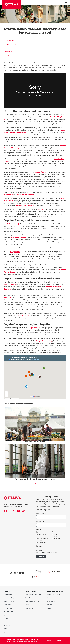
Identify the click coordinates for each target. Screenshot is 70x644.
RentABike (8, 195)
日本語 (5, 628)
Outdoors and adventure (57, 535)
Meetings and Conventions (33, 594)
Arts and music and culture (43, 539)
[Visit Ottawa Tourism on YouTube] (19, 511)
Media (27, 604)
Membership (29, 608)
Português (7, 625)
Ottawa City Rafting (18, 237)
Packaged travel (10, 40)
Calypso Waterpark (43, 341)
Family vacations (42, 532)
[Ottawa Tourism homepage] (11, 4)
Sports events (58, 538)
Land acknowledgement (11, 598)
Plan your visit (8, 608)
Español (6, 622)
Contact (8, 55)
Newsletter (9, 52)
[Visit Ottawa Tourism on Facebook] (5, 511)
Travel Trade (29, 598)
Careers (49, 604)
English (40, 549)
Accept (49, 640)
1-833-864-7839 (21, 504)
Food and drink (42, 542)
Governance (51, 598)
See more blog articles (34, 483)
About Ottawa (8, 594)
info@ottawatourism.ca (12, 506)
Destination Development (32, 601)
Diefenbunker (12, 224)
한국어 (5, 632)
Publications (51, 601)
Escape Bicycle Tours (24, 195)
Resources (8, 48)
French (40, 550)
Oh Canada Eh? (21, 315)
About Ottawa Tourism (54, 594)
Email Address (41, 513)
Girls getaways (42, 534)
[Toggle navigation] (66, 2)
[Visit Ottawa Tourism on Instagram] (10, 511)
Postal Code (40, 521)
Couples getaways (59, 532)
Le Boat (40, 209)
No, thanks (58, 640)
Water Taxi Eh (9, 284)
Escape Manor (33, 328)
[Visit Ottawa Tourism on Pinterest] (14, 511)
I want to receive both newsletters (48, 552)
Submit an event (8, 611)
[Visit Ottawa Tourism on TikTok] (23, 511)
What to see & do (9, 601)
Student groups (10, 44)
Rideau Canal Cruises (24, 205)
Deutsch (6, 618)
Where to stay (8, 604)
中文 (5, 635)
